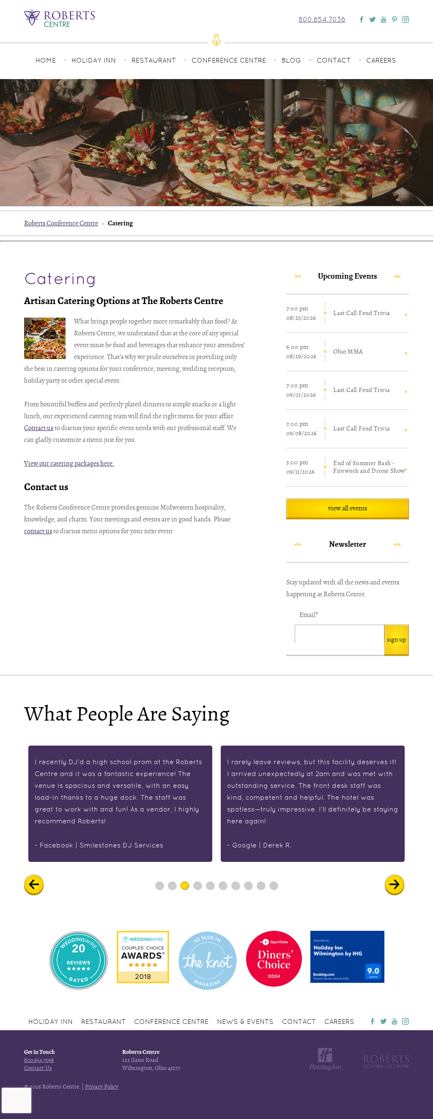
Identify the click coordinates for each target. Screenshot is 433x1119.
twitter (383, 1021)
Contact (334, 60)
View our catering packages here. (69, 463)
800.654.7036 (322, 19)
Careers (381, 60)
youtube (394, 1021)
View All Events (347, 508)
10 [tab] (273, 885)
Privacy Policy (101, 1086)
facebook (372, 1021)
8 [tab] (248, 885)
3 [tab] (185, 885)
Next (401, 885)
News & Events (245, 1022)
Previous (40, 885)
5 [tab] (210, 885)
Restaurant (154, 60)
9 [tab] (261, 885)
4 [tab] (198, 885)
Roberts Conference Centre (61, 223)
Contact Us (38, 1068)
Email (308, 615)
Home (46, 60)
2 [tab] (172, 885)
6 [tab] (223, 885)
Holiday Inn (93, 60)
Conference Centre (229, 60)
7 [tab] (236, 885)
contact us (38, 531)
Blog (291, 60)
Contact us (38, 428)
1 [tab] (160, 885)
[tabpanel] (120, 803)
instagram (405, 1021)
